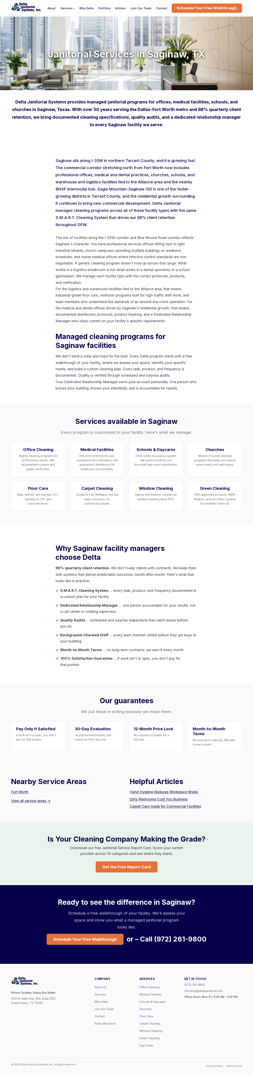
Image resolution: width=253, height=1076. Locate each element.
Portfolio (104, 8)
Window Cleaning (150, 1030)
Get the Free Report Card (126, 867)
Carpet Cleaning (149, 1023)
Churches (145, 1009)
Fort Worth (19, 792)
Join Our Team (140, 8)
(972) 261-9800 (194, 984)
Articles (120, 8)
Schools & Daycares (152, 1001)
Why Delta (86, 8)
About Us (100, 987)
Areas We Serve (105, 1023)
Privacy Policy (215, 1066)
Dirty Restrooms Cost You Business (159, 799)
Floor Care (146, 1016)
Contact (161, 8)
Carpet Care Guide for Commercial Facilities (165, 806)
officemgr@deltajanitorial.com (203, 991)
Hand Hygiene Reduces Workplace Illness (164, 792)
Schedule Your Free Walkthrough (207, 8)
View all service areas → (31, 801)
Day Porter (146, 1045)
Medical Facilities (150, 994)
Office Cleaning (149, 987)
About (51, 8)
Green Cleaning (149, 1038)
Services (66, 8)
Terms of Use (234, 1066)
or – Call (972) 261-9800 (167, 939)
